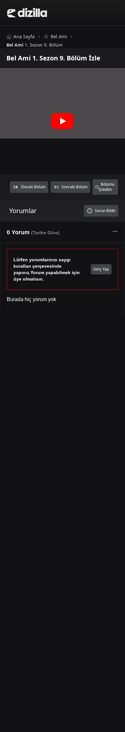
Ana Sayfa (24, 36)
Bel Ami (59, 36)
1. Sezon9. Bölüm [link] (34, 45)
